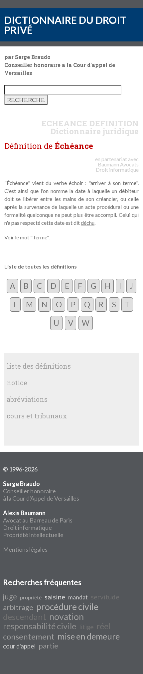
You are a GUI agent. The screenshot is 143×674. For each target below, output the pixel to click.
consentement (29, 636)
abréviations (27, 399)
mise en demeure (89, 636)
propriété (31, 597)
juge (10, 596)
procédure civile (67, 606)
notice (17, 382)
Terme (40, 237)
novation (66, 616)
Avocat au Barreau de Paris (37, 520)
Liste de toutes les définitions (40, 266)
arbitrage (18, 607)
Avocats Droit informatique (117, 167)
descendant (24, 617)
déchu (87, 222)
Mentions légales (25, 549)
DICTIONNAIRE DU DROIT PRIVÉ (65, 25)
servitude (105, 597)
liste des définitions (39, 366)
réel (103, 626)
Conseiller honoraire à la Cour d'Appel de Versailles (41, 491)
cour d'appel (19, 646)
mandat (78, 597)
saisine (55, 597)
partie (48, 646)
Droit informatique (27, 527)
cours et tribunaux (37, 415)
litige (86, 627)
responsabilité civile (39, 626)
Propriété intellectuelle (33, 534)
